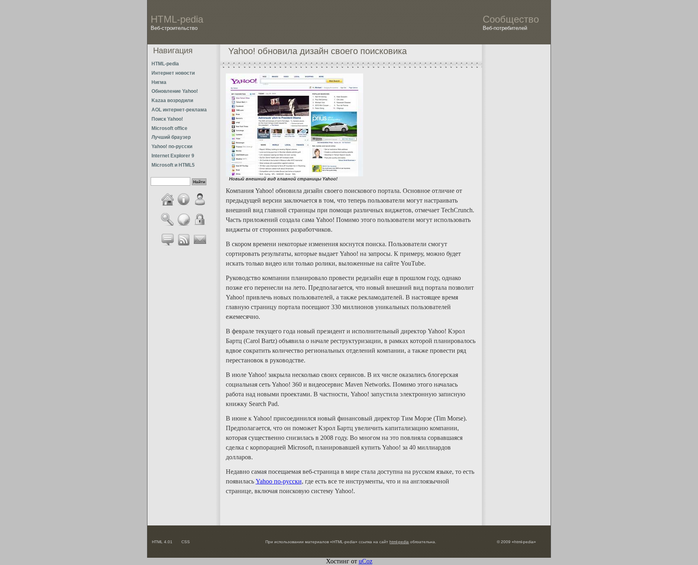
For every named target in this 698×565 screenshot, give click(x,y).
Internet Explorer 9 (172, 156)
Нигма (158, 82)
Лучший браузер (171, 137)
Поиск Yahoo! (167, 119)
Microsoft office (169, 128)
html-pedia (399, 542)
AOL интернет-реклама (179, 110)
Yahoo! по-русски (171, 146)
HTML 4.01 (162, 542)
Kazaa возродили (172, 100)
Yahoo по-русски (279, 481)
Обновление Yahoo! (174, 91)
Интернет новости (173, 73)
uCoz (365, 561)
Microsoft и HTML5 (173, 165)
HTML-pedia (165, 64)
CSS (185, 542)
